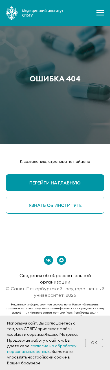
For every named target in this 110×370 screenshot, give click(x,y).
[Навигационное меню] (100, 13)
